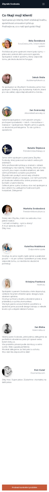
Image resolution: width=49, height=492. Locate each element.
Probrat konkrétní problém (24, 487)
